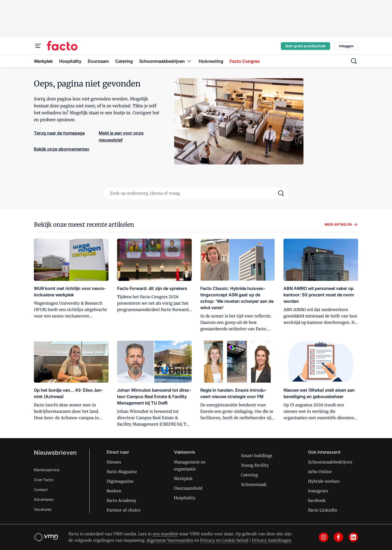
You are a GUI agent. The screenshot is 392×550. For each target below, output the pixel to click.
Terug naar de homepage (59, 133)
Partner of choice (124, 510)
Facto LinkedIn (322, 510)
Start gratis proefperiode (305, 46)
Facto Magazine (122, 471)
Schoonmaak (254, 484)
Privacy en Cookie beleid (224, 540)
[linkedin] (353, 537)
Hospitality (184, 497)
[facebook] (338, 537)
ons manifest (165, 533)
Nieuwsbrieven (55, 452)
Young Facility (255, 465)
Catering (249, 474)
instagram (318, 490)
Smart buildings (256, 455)
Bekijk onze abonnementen (61, 149)
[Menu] (38, 46)
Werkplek (183, 478)
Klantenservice (46, 470)
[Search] (281, 193)
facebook (317, 500)
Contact (41, 489)
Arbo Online (320, 471)
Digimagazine (120, 481)
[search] (354, 61)
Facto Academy (121, 500)
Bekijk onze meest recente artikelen (84, 224)
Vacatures (42, 509)
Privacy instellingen (271, 540)
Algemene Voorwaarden (169, 540)
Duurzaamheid (188, 488)
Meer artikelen (338, 224)
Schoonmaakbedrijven (330, 462)
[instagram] (323, 537)
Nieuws (114, 462)
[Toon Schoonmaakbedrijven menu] (189, 61)
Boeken (114, 490)
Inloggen (346, 46)
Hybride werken (324, 481)
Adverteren (44, 499)
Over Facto (43, 479)
